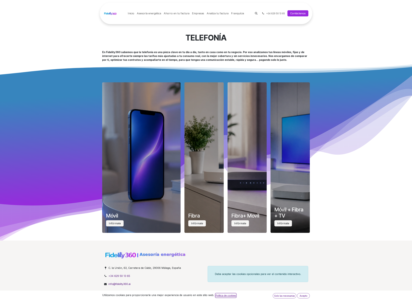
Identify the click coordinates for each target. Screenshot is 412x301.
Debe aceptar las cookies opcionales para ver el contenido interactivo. (258, 274)
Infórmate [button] (115, 223)
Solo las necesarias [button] (284, 295)
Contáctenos (298, 13)
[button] (256, 13)
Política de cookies (226, 295)
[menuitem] (131, 13)
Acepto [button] (303, 295)
